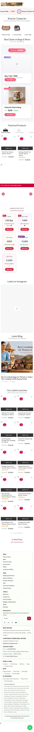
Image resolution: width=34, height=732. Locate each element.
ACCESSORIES (7, 676)
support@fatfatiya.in (12, 656)
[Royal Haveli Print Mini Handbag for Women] (25, 403)
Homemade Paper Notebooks (11, 678)
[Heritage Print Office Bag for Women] (25, 512)
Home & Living (7, 562)
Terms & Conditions (8, 585)
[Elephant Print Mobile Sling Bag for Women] (9, 403)
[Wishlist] (14, 137)
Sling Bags (24, 671)
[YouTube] (16, 622)
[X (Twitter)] (12, 622)
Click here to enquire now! (10, 643)
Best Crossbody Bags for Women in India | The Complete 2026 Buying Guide (17, 378)
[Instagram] (8, 622)
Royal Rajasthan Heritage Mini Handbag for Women (8, 440)
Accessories (6, 564)
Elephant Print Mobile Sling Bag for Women (8, 414)
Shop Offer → (10, 79)
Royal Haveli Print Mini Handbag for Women (24, 414)
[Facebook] (4, 622)
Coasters (5, 664)
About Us (5, 594)
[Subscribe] (29, 618)
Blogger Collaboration (9, 602)
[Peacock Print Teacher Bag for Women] (25, 484)
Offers (5, 567)
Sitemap (5, 607)
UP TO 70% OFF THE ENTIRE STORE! (11, 185)
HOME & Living (7, 661)
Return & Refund (7, 578)
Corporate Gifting (8, 569)
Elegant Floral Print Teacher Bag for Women (25, 467)
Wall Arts (22, 664)
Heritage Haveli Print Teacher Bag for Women (25, 153)
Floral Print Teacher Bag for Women (7, 153)
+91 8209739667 (11, 649)
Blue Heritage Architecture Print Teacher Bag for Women (9, 495)
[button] (3, 4)
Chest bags (16, 671)
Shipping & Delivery (8, 575)
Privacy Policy (7, 588)
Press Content (7, 599)
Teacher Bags (16, 673)
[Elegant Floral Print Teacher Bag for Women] (25, 456)
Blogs (3, 375)
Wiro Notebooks (8, 681)
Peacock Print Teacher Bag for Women (24, 494)
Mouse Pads (24, 678)
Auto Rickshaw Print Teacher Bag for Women (9, 523)
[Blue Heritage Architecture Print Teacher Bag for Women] (9, 484)
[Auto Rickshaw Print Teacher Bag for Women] (9, 512)
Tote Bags (7, 673)
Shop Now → (10, 114)
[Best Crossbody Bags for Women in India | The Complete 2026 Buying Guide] (17, 357)
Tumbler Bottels (8, 666)
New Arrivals (6, 557)
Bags (4, 559)
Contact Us (6, 597)
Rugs (28, 664)
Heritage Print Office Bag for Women (24, 523)
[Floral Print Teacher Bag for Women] (8, 142)
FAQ (4, 583)
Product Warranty (8, 580)
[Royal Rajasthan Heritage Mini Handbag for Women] (9, 429)
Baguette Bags (7, 671)
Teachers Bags (5, 132)
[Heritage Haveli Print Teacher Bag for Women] (25, 142)
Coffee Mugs (19, 132)
